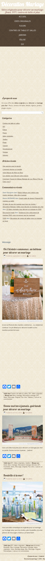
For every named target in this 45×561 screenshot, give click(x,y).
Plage (4, 142)
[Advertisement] (22, 70)
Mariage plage (19, 549)
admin (34, 256)
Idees (5, 397)
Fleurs (22, 26)
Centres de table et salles (22, 30)
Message (11, 397)
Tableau (30, 397)
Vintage (5, 152)
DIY (22, 44)
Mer (26, 549)
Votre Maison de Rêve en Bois (13, 173)
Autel (5, 465)
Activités (37, 545)
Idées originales (22, 21)
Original (17, 397)
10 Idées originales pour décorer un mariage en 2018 (23, 209)
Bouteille (6, 547)
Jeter (12, 549)
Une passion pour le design (12, 166)
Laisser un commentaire (21, 551)
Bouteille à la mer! (13, 475)
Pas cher (24, 397)
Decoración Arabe (8, 213)
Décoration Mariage (22, 4)
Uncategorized (7, 149)
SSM (4, 218)
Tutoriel (5, 146)
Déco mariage (17, 395)
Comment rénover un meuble (12, 169)
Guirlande (7, 467)
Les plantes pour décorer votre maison (15, 176)
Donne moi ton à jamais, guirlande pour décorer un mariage (22, 407)
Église (23, 39)
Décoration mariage (29, 395)
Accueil (22, 16)
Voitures (5, 155)
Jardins (22, 35)
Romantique (8, 551)
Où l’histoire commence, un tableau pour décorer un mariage (22, 250)
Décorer (34, 465)
